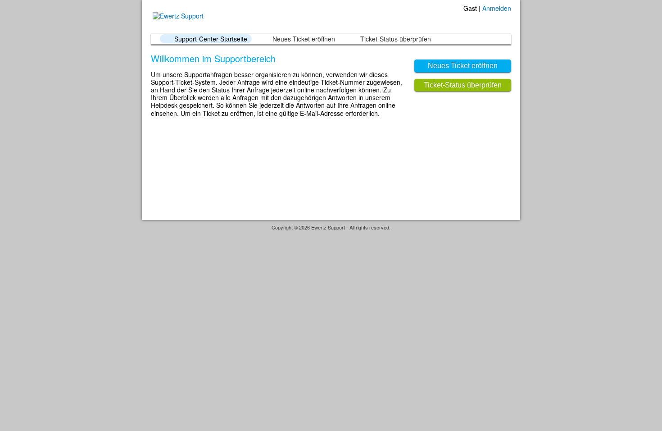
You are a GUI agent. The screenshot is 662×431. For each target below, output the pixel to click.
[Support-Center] (177, 16)
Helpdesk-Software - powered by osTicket (331, 236)
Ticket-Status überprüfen (395, 38)
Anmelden (496, 8)
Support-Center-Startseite (210, 38)
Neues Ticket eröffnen (303, 38)
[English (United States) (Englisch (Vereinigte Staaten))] (507, 19)
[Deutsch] (498, 19)
